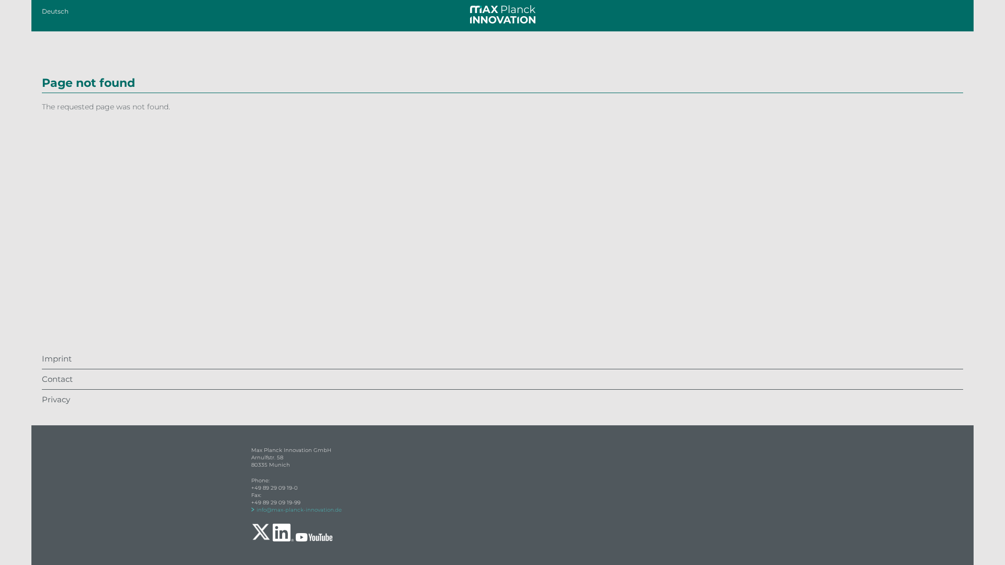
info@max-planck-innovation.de (299, 509)
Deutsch (55, 11)
